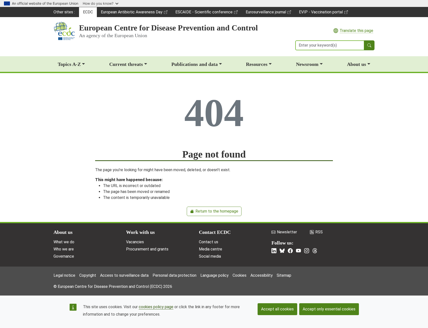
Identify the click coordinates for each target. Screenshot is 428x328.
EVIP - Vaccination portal (321, 13)
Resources (257, 64)
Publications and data (194, 64)
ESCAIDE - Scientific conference (204, 13)
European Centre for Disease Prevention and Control (168, 27)
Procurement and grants (147, 249)
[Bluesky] (282, 250)
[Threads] (314, 250)
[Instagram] (306, 250)
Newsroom (307, 64)
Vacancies (135, 242)
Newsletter (287, 232)
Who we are (64, 249)
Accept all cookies (277, 309)
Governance (64, 256)
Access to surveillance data (124, 275)
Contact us (208, 242)
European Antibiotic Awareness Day (131, 13)
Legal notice (64, 275)
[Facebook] (290, 250)
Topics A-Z (69, 64)
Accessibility (261, 275)
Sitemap (284, 275)
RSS (319, 232)
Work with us (140, 232)
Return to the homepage (216, 211)
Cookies (239, 275)
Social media (210, 256)
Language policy (214, 275)
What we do (64, 242)
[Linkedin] (273, 250)
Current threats (126, 64)
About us (356, 64)
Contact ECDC (215, 232)
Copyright (87, 275)
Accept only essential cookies (329, 309)
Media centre (210, 249)
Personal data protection (174, 275)
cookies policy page (156, 306)
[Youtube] (298, 250)
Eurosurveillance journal (266, 13)
